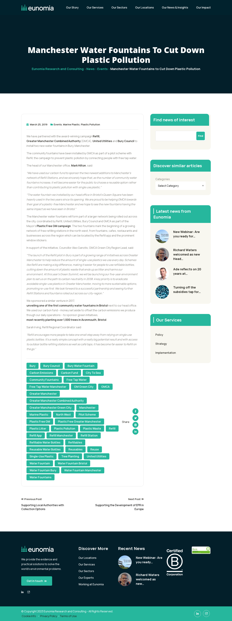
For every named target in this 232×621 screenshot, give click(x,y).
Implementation (165, 353)
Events (58, 124)
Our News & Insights (175, 7)
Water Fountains (40, 477)
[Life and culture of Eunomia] (28, 592)
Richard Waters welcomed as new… (147, 579)
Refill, (96, 136)
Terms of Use (68, 616)
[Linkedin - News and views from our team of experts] (22, 592)
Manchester (87, 407)
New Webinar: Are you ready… (149, 560)
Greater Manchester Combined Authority (53, 141)
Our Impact (203, 7)
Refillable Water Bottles (45, 442)
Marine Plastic (71, 124)
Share (125, 422)
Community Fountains (44, 380)
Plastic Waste (92, 428)
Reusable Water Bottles (45, 449)
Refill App (36, 435)
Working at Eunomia (91, 584)
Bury (32, 366)
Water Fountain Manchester (82, 470)
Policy (159, 335)
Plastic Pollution (90, 124)
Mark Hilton (78, 165)
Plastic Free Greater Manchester (79, 421)
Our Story (72, 7)
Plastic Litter (38, 428)
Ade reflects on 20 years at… (187, 271)
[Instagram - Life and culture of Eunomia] (206, 613)
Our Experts (86, 578)
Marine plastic (39, 414)
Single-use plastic (41, 456)
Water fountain (40, 463)
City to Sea (93, 373)
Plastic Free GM (40, 421)
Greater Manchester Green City (51, 407)
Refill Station (89, 435)
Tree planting (70, 456)
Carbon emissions (41, 373)
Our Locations (144, 7)
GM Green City (83, 387)
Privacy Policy (48, 616)
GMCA (105, 387)
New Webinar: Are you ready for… (186, 234)
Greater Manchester (43, 394)
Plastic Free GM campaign (54, 226)
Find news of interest (174, 120)
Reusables (75, 449)
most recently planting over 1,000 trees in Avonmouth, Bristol (66, 320)
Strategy (161, 344)
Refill (112, 428)
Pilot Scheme (87, 414)
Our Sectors (119, 7)
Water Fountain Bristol (72, 463)
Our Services (95, 7)
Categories (162, 179)
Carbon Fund (69, 373)
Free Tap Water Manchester (48, 387)
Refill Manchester (61, 435)
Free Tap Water (77, 380)
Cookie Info (29, 616)
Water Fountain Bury (43, 470)
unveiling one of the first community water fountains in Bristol (67, 305)
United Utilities (102, 141)
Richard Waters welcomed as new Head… (186, 254)
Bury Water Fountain (81, 366)
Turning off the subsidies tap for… (187, 289)
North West (63, 414)
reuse (94, 449)
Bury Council (126, 141)
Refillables (75, 442)
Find (200, 135)
